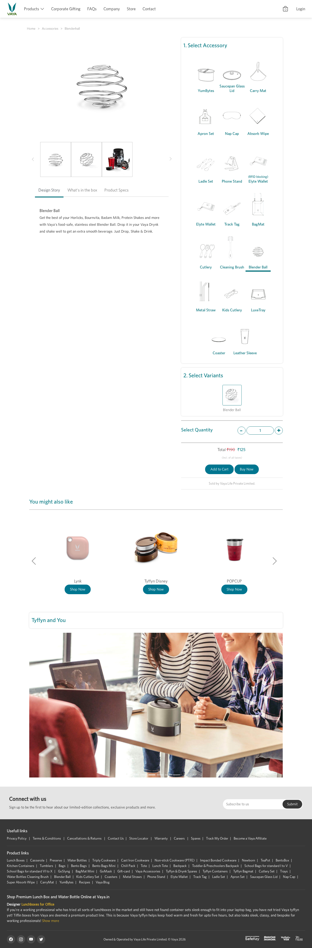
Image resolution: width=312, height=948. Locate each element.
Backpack (180, 866)
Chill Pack (128, 866)
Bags (62, 866)
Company (111, 8)
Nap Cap (289, 877)
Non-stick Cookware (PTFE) (175, 860)
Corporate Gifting (65, 8)
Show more (50, 921)
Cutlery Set (267, 871)
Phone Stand (156, 877)
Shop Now (77, 589)
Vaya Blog (103, 882)
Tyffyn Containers (215, 871)
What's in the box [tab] (82, 190)
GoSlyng (64, 871)
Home (31, 28)
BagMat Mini (85, 871)
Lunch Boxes (16, 860)
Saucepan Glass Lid (264, 877)
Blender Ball (62, 877)
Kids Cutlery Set (87, 877)
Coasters (111, 877)
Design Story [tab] (49, 190)
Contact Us (116, 838)
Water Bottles (77, 860)
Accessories (50, 28)
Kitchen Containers (20, 866)
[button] (33, 159)
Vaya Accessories (147, 871)
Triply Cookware (104, 860)
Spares (196, 838)
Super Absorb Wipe (21, 882)
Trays (284, 871)
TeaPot (265, 860)
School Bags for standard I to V (266, 866)
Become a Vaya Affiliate (250, 838)
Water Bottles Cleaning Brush (28, 877)
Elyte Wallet (179, 877)
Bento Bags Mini (104, 866)
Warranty (161, 838)
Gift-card (123, 871)
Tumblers (46, 866)
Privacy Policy (17, 838)
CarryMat (47, 882)
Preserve (56, 860)
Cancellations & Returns (84, 838)
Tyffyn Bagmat (243, 871)
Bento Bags (79, 866)
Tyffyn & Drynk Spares (181, 871)
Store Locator (139, 838)
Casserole (37, 860)
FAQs (92, 8)
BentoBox (282, 860)
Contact (149, 8)
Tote (144, 866)
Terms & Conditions (47, 838)
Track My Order (217, 838)
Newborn (248, 860)
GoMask (106, 871)
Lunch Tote (160, 866)
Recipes (84, 882)
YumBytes (66, 882)
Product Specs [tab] (116, 190)
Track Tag (200, 877)
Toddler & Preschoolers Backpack (215, 866)
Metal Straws (132, 877)
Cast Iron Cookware (135, 860)
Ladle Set (218, 877)
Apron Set (237, 877)
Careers (179, 838)
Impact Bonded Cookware (218, 860)
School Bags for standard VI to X (30, 871)
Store (131, 8)
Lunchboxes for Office (37, 904)
